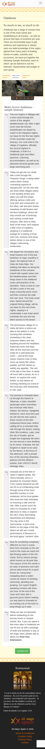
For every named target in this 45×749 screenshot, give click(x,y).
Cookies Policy (25, 736)
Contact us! (22, 651)
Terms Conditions (24, 733)
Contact (25, 742)
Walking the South (26, 76)
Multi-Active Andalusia (16, 76)
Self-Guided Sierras (6, 76)
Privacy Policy (25, 739)
